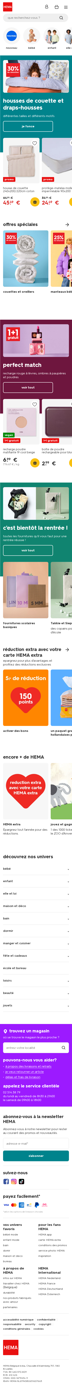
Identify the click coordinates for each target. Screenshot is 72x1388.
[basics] (25, 598)
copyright (45, 1324)
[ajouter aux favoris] (34, 143)
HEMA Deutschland (50, 1288)
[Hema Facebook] (6, 1181)
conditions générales (16, 1328)
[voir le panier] (56, 6)
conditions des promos (52, 1245)
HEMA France (46, 1283)
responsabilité (12, 1324)
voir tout (36, 367)
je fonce (36, 104)
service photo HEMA (51, 1250)
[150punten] (25, 706)
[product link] (21, 160)
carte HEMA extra (49, 1240)
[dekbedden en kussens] (25, 262)
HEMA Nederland (49, 1278)
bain (5, 1245)
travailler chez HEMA (16, 1283)
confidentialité (46, 1319)
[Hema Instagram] (14, 1181)
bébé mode (10, 1234)
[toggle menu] (65, 7)
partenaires (10, 1307)
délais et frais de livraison (22, 1077)
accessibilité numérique (18, 1319)
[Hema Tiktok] (21, 1181)
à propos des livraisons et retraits (28, 1066)
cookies (38, 1328)
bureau (7, 1261)
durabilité (9, 1292)
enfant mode (11, 1240)
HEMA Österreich (49, 1294)
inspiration (44, 1256)
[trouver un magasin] (63, 1047)
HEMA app (45, 1234)
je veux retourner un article (24, 1072)
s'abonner (36, 1156)
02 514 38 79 (11, 1092)
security (30, 1324)
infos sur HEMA (12, 1278)
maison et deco (13, 1256)
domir (6, 1250)
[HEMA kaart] (25, 799)
